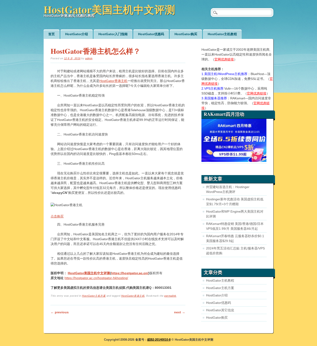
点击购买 (57, 216)
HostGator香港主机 (113, 81)
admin (89, 58)
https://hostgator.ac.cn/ (129, 273)
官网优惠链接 (224, 59)
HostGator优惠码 (151, 34)
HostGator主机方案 (94, 295)
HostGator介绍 (76, 34)
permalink (170, 295)
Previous (60, 312)
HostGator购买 (186, 34)
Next (179, 312)
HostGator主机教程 (222, 34)
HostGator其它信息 (220, 310)
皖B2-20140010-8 (159, 339)
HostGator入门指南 (113, 34)
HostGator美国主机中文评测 (109, 9)
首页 (51, 34)
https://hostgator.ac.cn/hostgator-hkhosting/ (96, 278)
